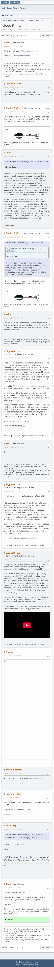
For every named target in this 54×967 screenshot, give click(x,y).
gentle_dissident (14, 769)
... (23, 35)
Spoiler (10, 920)
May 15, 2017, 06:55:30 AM (12, 888)
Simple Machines (33, 964)
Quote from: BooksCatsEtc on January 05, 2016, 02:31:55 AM (27, 162)
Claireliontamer (14, 83)
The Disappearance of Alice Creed (17, 56)
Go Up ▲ (35, 962)
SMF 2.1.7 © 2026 (21, 964)
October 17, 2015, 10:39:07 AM (13, 46)
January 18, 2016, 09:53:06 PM (13, 447)
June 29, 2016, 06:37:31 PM (12, 773)
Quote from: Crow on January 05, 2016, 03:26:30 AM (25, 243)
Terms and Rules (25, 962)
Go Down (5, 35)
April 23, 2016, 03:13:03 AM (12, 560)
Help (17, 962)
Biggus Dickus (13, 351)
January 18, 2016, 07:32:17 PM (13, 358)
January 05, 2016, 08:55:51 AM (13, 318)
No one (9, 652)
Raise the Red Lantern (27, 323)
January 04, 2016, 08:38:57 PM (13, 87)
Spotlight (40, 496)
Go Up (4, 948)
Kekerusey (11, 825)
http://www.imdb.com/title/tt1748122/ (19, 810)
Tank (8, 42)
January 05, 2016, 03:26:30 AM (13, 156)
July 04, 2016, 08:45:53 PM (12, 798)
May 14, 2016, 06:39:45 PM (12, 656)
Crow (8, 152)
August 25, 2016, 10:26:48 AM (13, 829)
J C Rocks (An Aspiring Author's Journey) (27, 857)
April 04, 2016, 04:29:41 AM (12, 491)
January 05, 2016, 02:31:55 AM (13, 112)
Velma (9, 314)
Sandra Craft (12, 108)
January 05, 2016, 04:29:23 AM (13, 237)
